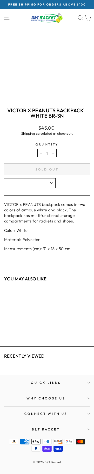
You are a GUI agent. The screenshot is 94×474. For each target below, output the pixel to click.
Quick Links (46, 383)
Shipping (28, 133)
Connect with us (45, 414)
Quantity (47, 144)
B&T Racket (46, 429)
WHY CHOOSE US (46, 398)
